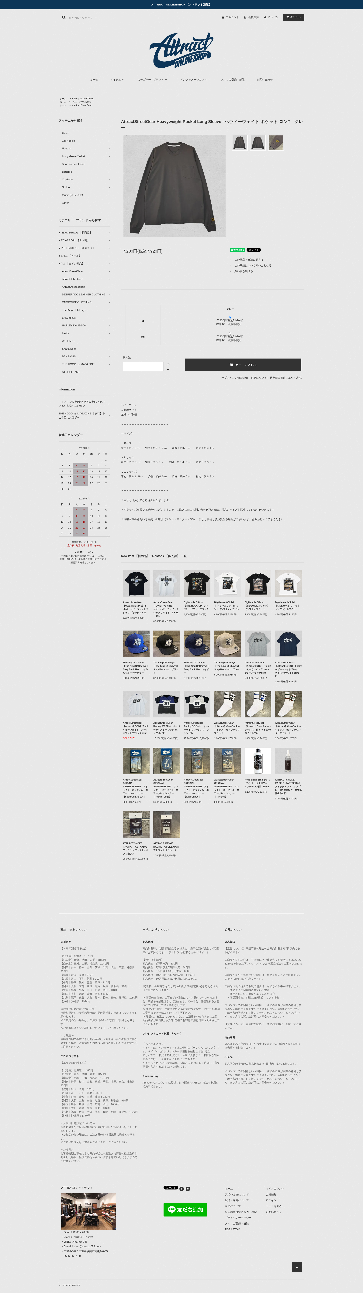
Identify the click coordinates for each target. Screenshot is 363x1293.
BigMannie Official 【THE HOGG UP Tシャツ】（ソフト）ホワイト (226, 606)
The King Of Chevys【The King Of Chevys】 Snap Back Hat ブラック (166, 667)
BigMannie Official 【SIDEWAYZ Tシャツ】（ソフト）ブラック (257, 606)
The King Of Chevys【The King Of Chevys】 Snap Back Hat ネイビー (197, 667)
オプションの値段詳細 (234, 377)
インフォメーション (192, 79)
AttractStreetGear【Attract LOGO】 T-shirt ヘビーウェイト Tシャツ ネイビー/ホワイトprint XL (288, 669)
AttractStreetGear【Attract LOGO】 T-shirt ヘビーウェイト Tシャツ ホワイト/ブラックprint (136, 728)
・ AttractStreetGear (81, 105)
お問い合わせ (265, 79)
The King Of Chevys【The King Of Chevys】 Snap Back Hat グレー (227, 666)
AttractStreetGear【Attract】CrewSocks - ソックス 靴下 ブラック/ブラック (227, 728)
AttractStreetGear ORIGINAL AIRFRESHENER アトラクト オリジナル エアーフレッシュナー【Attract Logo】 (165, 788)
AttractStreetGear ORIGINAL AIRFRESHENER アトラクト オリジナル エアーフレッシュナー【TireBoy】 (226, 788)
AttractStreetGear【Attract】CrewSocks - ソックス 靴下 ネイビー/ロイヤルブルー (258, 728)
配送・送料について (237, 1200)
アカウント (232, 17)
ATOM (236, 1229)
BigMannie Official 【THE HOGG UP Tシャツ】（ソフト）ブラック (196, 606)
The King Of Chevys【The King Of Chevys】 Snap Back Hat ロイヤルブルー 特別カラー (136, 667)
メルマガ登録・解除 (233, 79)
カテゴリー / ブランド (151, 79)
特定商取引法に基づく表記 (286, 377)
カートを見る (274, 1206)
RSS (227, 1229)
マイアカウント (275, 1188)
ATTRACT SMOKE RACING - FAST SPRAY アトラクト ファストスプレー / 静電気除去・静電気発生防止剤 (288, 786)
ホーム (94, 79)
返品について (259, 377)
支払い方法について (237, 1194)
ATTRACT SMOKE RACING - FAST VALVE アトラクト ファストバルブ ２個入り (136, 848)
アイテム (295, 17)
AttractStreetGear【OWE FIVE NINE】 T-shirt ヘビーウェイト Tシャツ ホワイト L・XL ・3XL (165, 609)
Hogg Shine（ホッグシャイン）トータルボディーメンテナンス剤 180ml (258, 783)
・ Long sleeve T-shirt (82, 98)
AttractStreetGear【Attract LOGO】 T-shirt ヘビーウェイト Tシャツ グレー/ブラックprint (258, 667)
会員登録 (253, 17)
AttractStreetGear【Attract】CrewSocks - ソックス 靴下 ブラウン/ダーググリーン (288, 728)
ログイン (273, 17)
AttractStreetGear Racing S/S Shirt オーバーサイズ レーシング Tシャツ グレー (197, 728)
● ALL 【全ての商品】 (82, 102)
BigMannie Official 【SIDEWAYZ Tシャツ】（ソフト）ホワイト (287, 606)
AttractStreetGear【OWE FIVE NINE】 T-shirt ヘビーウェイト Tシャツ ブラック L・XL (135, 607)
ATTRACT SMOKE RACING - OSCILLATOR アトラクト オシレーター (166, 847)
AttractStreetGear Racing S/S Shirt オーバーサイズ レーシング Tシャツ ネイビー (166, 728)
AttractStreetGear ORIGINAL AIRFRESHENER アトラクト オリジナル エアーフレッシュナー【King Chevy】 (196, 788)
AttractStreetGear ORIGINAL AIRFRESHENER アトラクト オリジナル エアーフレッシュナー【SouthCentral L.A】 (135, 788)
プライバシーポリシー (238, 1217)
